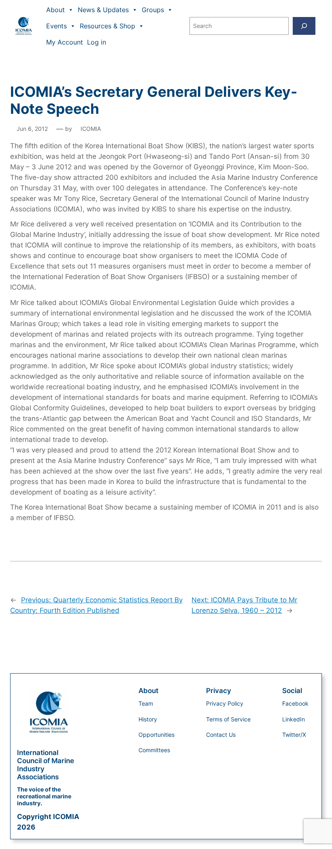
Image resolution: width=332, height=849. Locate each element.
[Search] (304, 25)
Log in (96, 42)
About (55, 10)
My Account (64, 42)
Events (56, 26)
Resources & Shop (107, 26)
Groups (153, 10)
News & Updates (103, 10)
